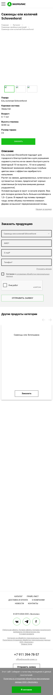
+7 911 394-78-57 (26, 654)
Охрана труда (26, 644)
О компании (38, 600)
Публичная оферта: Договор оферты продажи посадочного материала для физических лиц (26, 631)
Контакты (33, 603)
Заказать (26, 393)
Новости (19, 603)
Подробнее (26, 359)
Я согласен (26, 689)
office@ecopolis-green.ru (26, 659)
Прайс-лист (33, 596)
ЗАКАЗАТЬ (18, 141)
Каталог (18, 596)
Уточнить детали (44, 269)
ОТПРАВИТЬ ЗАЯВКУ (22, 298)
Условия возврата (26, 634)
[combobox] (26, 233)
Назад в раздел (44, 209)
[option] (26, 59)
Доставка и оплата (18, 600)
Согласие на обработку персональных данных (26, 638)
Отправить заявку (26, 667)
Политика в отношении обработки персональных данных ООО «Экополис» (26, 641)
